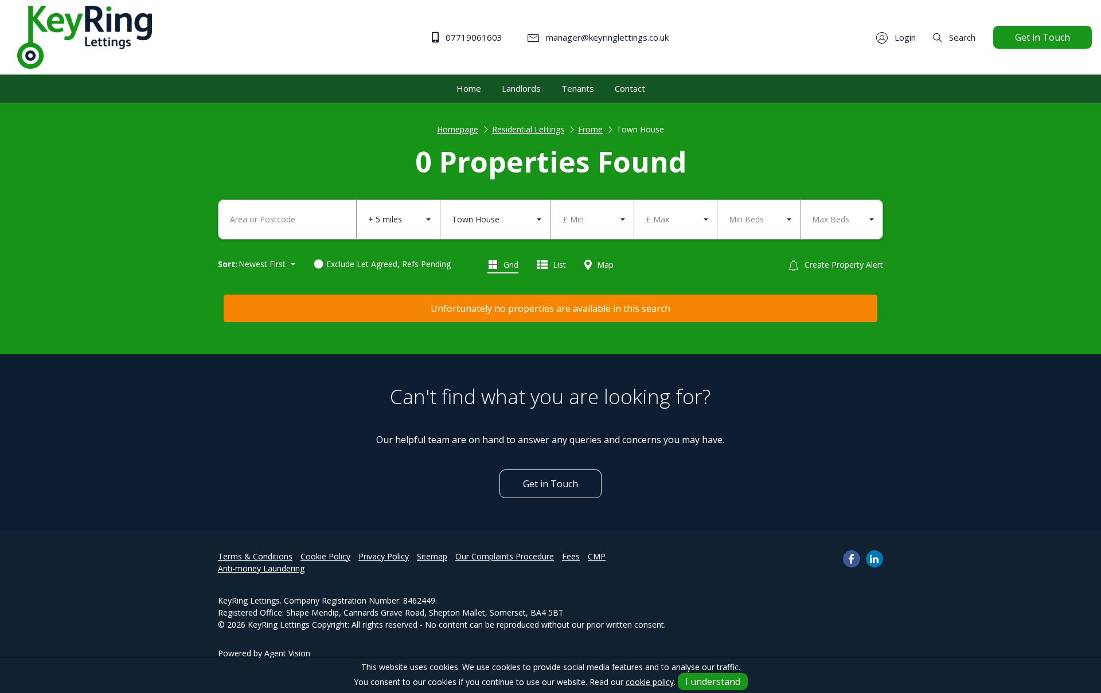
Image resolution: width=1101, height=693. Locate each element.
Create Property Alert (842, 264)
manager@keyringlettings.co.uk (606, 37)
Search (961, 37)
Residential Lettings (528, 129)
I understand (712, 681)
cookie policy (650, 681)
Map (604, 264)
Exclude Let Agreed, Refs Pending (388, 264)
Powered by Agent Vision (264, 653)
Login (904, 37)
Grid (509, 264)
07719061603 (472, 37)
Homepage (457, 129)
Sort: (227, 264)
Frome (590, 129)
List (558, 264)
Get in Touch (1042, 37)
